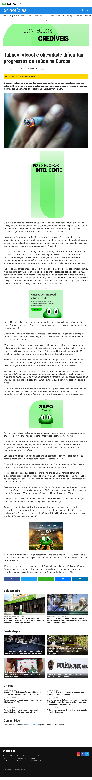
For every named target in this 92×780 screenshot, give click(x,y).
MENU (22, 4)
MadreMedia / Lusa (11, 69)
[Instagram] (78, 754)
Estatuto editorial (20, 769)
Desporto (50, 690)
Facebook (30, 725)
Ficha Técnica (7, 769)
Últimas (8, 686)
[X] (87, 754)
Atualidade (40, 69)
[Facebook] (83, 754)
